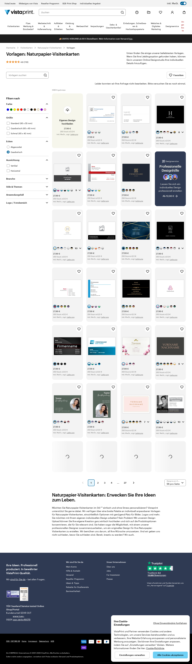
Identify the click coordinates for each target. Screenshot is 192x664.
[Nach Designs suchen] (45, 75)
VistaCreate (9, 3)
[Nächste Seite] (133, 482)
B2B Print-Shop (70, 3)
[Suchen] (122, 12)
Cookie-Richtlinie (155, 648)
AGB (52, 641)
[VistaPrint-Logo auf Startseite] (19, 12)
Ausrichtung (12, 160)
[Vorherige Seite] (82, 482)
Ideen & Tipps (72, 583)
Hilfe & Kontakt (73, 571)
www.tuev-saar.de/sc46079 (17, 618)
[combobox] (80, 12)
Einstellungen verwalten (132, 655)
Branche (10, 178)
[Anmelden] (172, 12)
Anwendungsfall (15, 194)
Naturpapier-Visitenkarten (50, 48)
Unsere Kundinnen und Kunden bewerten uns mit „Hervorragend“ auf (165, 584)
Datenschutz (44, 641)
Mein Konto (71, 567)
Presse (110, 579)
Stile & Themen (14, 186)
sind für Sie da (17, 579)
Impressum (32, 641)
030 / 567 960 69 (13, 641)
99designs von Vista (28, 3)
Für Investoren (113, 575)
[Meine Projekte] (148, 12)
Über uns (111, 567)
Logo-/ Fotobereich (16, 202)
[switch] (176, 3)
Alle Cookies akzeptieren (170, 655)
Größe (9, 117)
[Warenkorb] (184, 12)
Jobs (109, 571)
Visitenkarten (26, 48)
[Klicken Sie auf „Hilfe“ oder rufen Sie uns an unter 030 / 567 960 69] (137, 12)
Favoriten (178, 75)
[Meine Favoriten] (160, 12)
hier (130, 39)
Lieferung (74, 134)
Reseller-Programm (50, 3)
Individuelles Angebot (90, 3)
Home (24, 641)
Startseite (10, 48)
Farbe (9, 104)
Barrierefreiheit (73, 591)
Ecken (9, 141)
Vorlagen (71, 48)
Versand (70, 575)
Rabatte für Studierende (77, 587)
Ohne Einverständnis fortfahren (170, 623)
